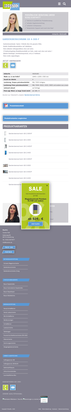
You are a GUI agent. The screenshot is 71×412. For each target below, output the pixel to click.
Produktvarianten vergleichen (15, 118)
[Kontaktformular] (12, 65)
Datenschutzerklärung (63, 409)
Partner (8, 252)
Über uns (9, 247)
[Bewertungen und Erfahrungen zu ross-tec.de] (32, 399)
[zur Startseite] (11, 5)
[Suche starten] (64, 3)
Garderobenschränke (32, 95)
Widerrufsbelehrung (46, 409)
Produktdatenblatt (17, 106)
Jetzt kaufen (35, 224)
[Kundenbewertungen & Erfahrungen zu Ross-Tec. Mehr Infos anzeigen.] (44, 399)
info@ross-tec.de (7, 242)
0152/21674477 (10, 240)
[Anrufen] (5, 65)
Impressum (54, 409)
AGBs (39, 409)
